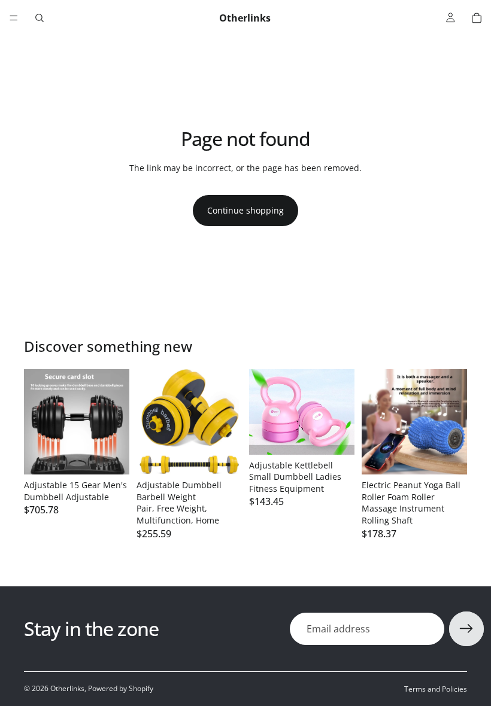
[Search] (39, 18)
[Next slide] (116, 422)
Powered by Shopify (120, 688)
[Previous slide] (37, 422)
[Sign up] (466, 628)
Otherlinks (67, 688)
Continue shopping (245, 210)
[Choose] (223, 456)
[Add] (111, 456)
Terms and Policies (435, 689)
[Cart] (476, 18)
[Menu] (14, 18)
